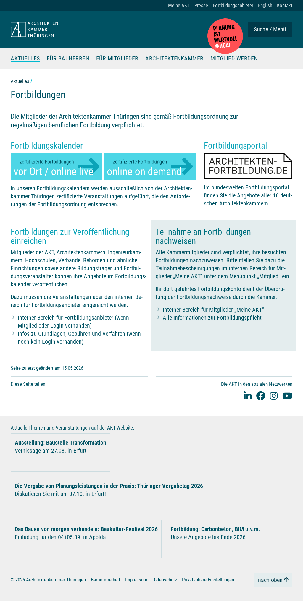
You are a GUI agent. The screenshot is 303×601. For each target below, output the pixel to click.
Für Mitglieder (117, 58)
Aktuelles (25, 58)
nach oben (270, 580)
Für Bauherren (68, 58)
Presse (201, 5)
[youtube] (287, 395)
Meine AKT (179, 5)
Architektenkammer (174, 58)
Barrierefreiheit (105, 580)
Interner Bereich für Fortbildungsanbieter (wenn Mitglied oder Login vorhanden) (73, 321)
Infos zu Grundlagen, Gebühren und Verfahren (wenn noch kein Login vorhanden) (79, 337)
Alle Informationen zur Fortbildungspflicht (212, 317)
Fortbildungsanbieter (233, 5)
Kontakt (284, 5)
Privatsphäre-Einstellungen (208, 580)
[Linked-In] (248, 395)
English (265, 5)
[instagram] (274, 395)
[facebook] (260, 395)
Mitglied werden (234, 58)
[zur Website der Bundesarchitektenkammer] (225, 36)
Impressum (136, 580)
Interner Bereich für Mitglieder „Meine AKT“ (213, 309)
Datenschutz (164, 580)
